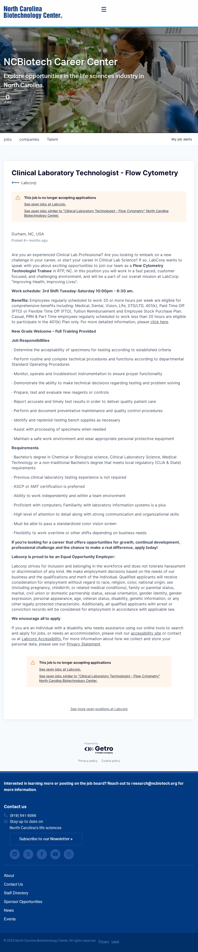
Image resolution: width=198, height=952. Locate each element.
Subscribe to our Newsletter (44, 839)
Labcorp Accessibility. (42, 638)
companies (29, 139)
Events (10, 919)
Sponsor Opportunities (23, 901)
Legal (115, 941)
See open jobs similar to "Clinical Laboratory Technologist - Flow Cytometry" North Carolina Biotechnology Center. (96, 213)
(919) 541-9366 (23, 815)
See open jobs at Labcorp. (45, 204)
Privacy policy (88, 761)
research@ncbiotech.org (154, 783)
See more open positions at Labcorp (99, 709)
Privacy (104, 941)
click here (159, 321)
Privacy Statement (83, 644)
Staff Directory (16, 893)
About (9, 875)
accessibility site (146, 633)
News (9, 910)
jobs (8, 139)
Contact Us (13, 884)
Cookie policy (110, 761)
